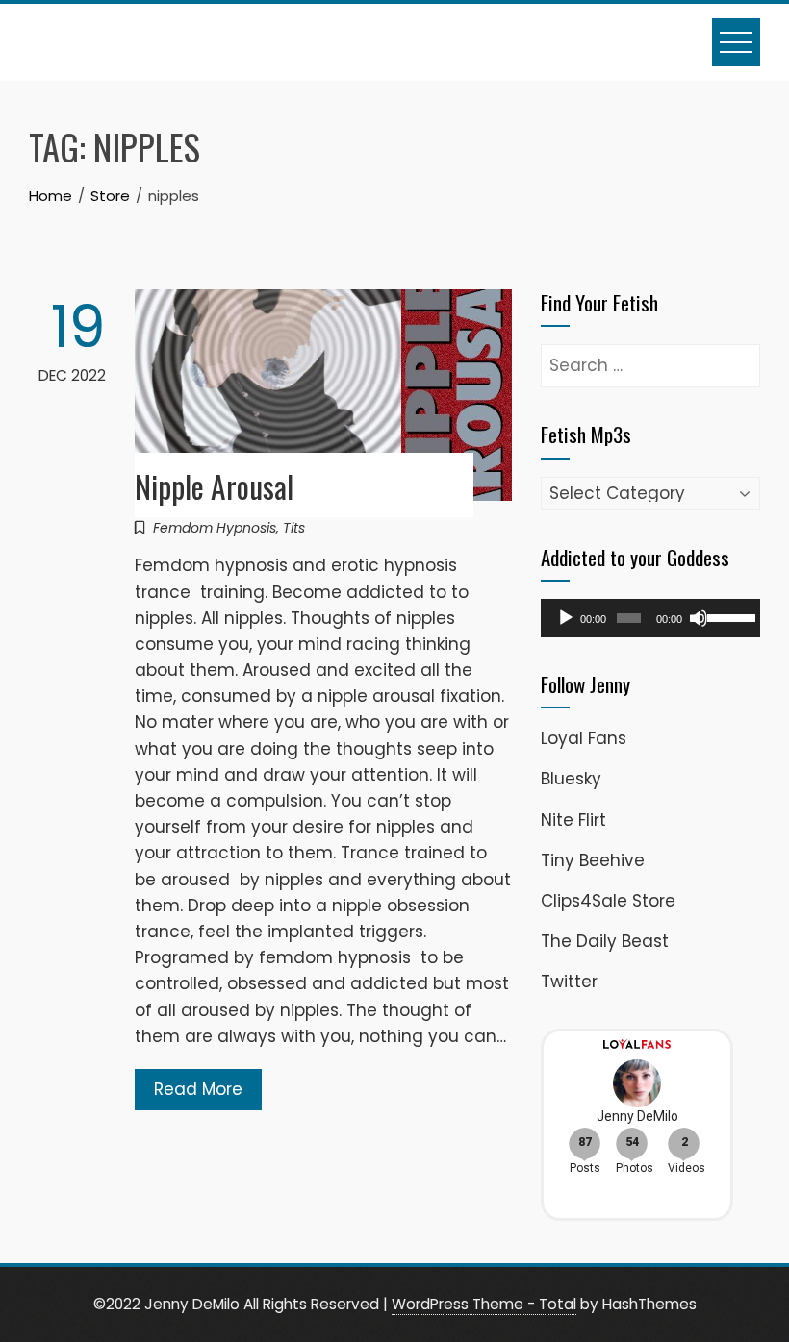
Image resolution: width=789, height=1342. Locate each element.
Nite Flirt (573, 820)
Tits (294, 527)
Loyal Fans (583, 738)
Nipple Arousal (214, 486)
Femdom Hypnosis (214, 527)
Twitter (569, 981)
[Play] (565, 618)
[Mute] (698, 618)
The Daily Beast (605, 941)
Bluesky (571, 778)
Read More (198, 1089)
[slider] (729, 616)
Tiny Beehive (593, 860)
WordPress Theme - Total (484, 1304)
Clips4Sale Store (608, 900)
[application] (650, 618)
